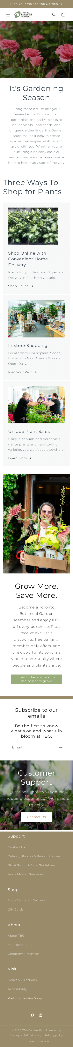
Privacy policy (54, 1035)
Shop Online (18, 286)
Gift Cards (15, 909)
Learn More (17, 458)
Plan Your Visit (20, 372)
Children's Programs (24, 954)
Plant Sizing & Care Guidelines (31, 865)
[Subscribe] (60, 747)
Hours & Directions (22, 980)
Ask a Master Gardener (25, 874)
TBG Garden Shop (33, 1030)
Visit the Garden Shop (25, 998)
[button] (8, 14)
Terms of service (38, 1041)
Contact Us (36, 817)
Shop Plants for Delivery (26, 900)
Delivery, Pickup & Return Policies (34, 856)
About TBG (16, 935)
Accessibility (17, 989)
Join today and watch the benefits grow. (36, 679)
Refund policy (32, 1035)
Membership (17, 945)
